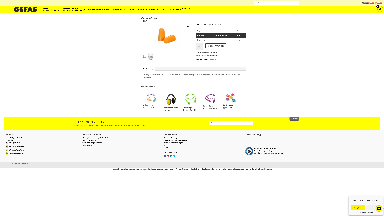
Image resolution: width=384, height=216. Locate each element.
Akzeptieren (358, 208)
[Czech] (371, 3)
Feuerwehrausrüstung (160, 169)
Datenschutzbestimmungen (173, 143)
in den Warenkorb (216, 45)
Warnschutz (229, 169)
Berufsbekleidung (132, 169)
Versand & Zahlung (170, 138)
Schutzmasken (145, 169)
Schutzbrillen (194, 169)
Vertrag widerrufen (170, 152)
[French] (368, 3)
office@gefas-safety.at (16, 150)
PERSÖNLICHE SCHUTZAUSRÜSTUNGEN (50, 9)
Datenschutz (362, 212)
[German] (363, 3)
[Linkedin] (171, 157)
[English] (365, 3)
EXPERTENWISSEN (152, 9)
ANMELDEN (186, 9)
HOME (132, 9)
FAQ (165, 145)
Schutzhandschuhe (207, 169)
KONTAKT (165, 9)
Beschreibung (148, 69)
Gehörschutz (183, 169)
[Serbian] (376, 3)
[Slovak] (378, 3)
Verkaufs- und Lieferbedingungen (175, 140)
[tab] (148, 69)
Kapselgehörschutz (170, 108)
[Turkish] (381, 3)
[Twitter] (174, 157)
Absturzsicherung (118, 169)
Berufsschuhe (251, 169)
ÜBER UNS (139, 9)
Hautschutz (220, 169)
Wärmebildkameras (264, 169)
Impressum (370, 212)
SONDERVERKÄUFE (119, 9)
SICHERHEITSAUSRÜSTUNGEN (98, 9)
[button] (206, 52)
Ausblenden (374, 208)
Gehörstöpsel (148, 105)
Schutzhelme (240, 169)
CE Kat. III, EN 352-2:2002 (212, 25)
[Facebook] (165, 157)
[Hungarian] (373, 3)
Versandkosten (214, 55)
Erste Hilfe (174, 169)
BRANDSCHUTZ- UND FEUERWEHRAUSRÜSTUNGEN (73, 9)
